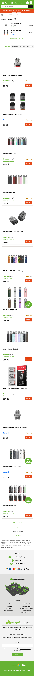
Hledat (30, 6)
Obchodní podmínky (26, 606)
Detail (28, 85)
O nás (8, 604)
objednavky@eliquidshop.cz (19, 557)
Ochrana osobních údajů (26, 608)
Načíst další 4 (17, 522)
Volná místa (9, 606)
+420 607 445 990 (18, 560)
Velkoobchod (26, 604)
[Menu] (31, 2)
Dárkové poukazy (26, 613)
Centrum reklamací (26, 611)
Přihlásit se (17, 654)
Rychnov (14, 12)
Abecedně (30, 46)
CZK (6, 2)
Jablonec (28, 10)
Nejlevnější (15, 46)
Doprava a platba (8, 611)
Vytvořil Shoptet (13, 665)
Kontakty (8, 608)
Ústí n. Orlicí (22, 10)
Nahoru (18, 535)
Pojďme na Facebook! (19, 563)
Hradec (19, 12)
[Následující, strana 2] (17, 527)
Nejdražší (22, 46)
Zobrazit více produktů (16, 38)
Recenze (9, 613)
